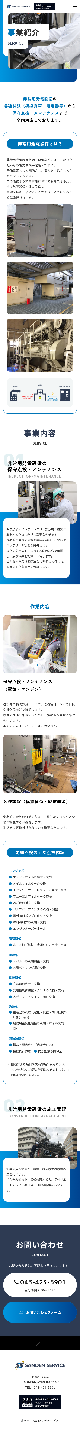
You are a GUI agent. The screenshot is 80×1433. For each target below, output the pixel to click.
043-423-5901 (43, 1282)
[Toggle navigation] (75, 6)
